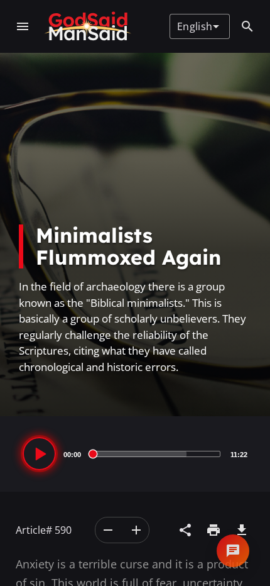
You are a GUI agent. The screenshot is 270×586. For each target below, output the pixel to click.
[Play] (39, 453)
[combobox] (198, 26)
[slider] (155, 454)
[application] (135, 454)
